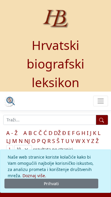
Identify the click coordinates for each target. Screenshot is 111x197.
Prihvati (51, 183)
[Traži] (102, 120)
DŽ (57, 132)
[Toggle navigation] (100, 101)
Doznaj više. (34, 175)
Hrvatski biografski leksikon (55, 64)
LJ (8, 140)
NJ (27, 140)
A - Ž (11, 132)
